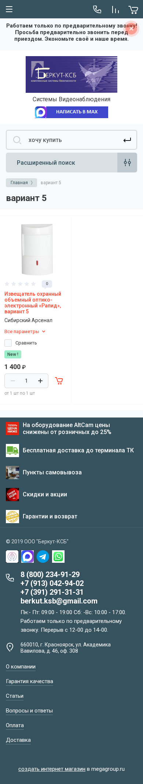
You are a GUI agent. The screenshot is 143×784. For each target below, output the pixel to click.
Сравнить (26, 343)
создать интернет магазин (51, 769)
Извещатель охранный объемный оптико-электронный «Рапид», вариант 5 (32, 302)
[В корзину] (59, 380)
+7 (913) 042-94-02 (52, 583)
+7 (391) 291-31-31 (52, 592)
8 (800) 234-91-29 (50, 574)
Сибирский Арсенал (28, 320)
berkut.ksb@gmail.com (59, 601)
